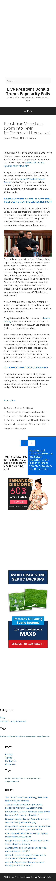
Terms (8, 757)
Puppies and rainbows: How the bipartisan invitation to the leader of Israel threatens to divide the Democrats (27, 424)
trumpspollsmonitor (42, 736)
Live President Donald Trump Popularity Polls (28, 91)
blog (2, 717)
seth (20, 736)
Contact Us (10, 760)
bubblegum (11, 736)
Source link (9, 400)
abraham (3, 736)
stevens (32, 736)
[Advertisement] (28, 27)
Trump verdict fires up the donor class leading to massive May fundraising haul (15, 463)
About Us (10, 764)
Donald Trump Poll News (20, 408)
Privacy (9, 754)
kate (16, 736)
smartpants (26, 736)
